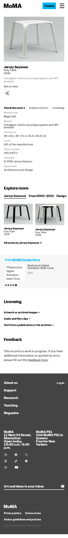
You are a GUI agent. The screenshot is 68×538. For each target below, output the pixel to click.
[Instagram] (8, 455)
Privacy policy (12, 513)
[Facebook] (18, 455)
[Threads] (8, 461)
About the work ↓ (14, 108)
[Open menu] (62, 6)
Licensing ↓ (59, 108)
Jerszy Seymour (16, 67)
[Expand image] (34, 39)
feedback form (38, 360)
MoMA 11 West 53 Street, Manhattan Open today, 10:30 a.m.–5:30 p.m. (17, 439)
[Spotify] (28, 461)
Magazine (11, 413)
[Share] (7, 93)
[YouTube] (18, 467)
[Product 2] (8, 285)
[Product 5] (16, 285)
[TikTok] (18, 461)
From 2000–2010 (41, 196)
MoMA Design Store (26, 260)
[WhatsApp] (8, 467)
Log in (60, 383)
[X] (28, 455)
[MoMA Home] (13, 6)
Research (11, 398)
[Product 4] (13, 285)
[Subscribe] (62, 486)
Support (10, 390)
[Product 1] (6, 285)
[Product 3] (11, 285)
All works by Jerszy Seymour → (23, 243)
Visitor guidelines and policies (22, 519)
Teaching (11, 405)
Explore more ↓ (39, 108)
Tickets (49, 6)
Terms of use (33, 513)
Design (61, 196)
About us (11, 382)
